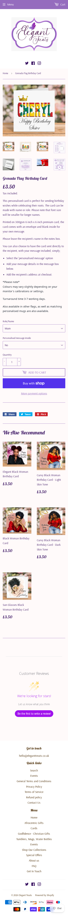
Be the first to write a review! (34, 713)
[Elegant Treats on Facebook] (33, 63)
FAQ (34, 866)
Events (34, 775)
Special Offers (34, 855)
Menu (10, 4)
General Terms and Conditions (34, 781)
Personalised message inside (17, 338)
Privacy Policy (34, 786)
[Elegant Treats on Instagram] (39, 63)
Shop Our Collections (34, 850)
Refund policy (34, 797)
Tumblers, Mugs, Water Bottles (34, 839)
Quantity (7, 354)
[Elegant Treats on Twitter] (27, 63)
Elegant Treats (25, 895)
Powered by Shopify (44, 895)
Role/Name (8, 321)
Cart (62, 4)
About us (34, 860)
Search (34, 770)
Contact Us (34, 802)
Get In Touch (34, 871)
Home (5, 73)
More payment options (34, 393)
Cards (34, 828)
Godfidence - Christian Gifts (34, 833)
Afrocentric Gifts (34, 823)
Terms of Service (34, 792)
